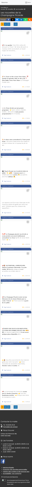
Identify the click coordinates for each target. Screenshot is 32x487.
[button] (8, 19)
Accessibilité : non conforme (12, 473)
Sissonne (4, 2)
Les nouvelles (19, 9)
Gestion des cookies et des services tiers (16, 471)
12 (16, 24)
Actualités (10, 9)
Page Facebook (7, 55)
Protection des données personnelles (15, 469)
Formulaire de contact (10, 427)
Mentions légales (8, 467)
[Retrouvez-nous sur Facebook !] (3, 461)
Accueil (3, 9)
